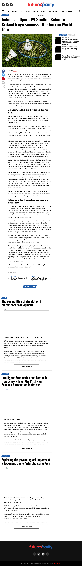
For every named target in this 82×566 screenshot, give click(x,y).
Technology (41, 16)
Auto (22, 11)
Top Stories (15, 11)
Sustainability (70, 11)
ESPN (14, 70)
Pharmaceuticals (53, 11)
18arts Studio (57, 563)
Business (28, 11)
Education (35, 11)
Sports (62, 11)
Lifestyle (43, 11)
